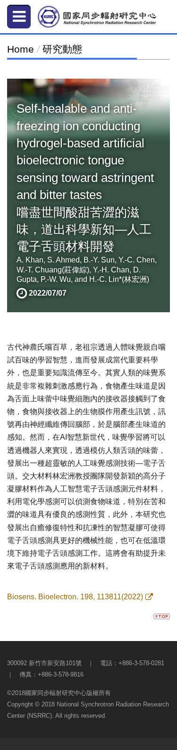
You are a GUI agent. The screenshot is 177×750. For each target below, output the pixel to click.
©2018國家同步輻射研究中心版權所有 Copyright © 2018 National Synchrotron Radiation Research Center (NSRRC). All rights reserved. (88, 704)
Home (20, 49)
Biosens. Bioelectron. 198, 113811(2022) (75, 597)
